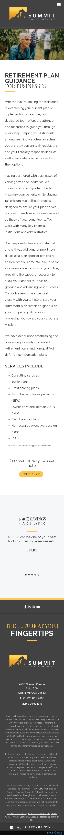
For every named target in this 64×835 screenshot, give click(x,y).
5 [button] (38, 575)
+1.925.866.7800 (33, 698)
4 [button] (35, 575)
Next (60, 549)
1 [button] (26, 575)
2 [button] (29, 575)
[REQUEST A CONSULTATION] (32, 674)
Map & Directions (32, 703)
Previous (4, 549)
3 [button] (32, 575)
